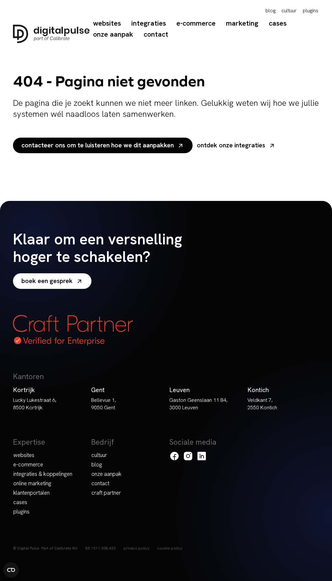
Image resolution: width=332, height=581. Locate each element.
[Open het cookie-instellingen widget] (11, 570)
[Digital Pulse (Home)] (51, 34)
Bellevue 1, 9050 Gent (103, 404)
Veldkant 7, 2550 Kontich (262, 404)
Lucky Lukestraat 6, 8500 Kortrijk (34, 404)
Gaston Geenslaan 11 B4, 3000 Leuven (198, 404)
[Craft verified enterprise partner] (73, 330)
